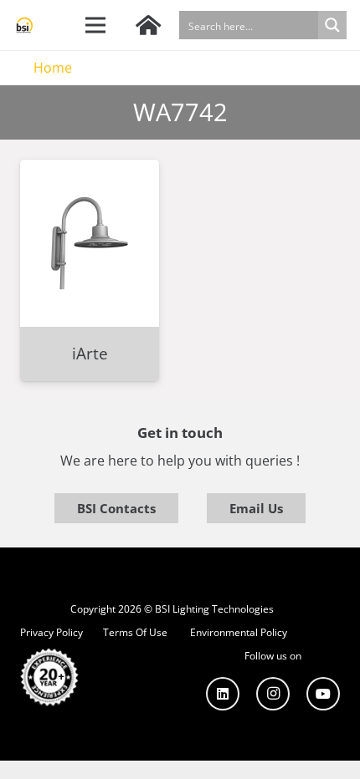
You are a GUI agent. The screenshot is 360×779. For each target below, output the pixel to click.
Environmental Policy (238, 632)
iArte (90, 353)
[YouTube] (323, 693)
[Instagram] (273, 693)
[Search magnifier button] (332, 25)
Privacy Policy (51, 632)
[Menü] (96, 25)
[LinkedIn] (222, 693)
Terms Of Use (135, 632)
